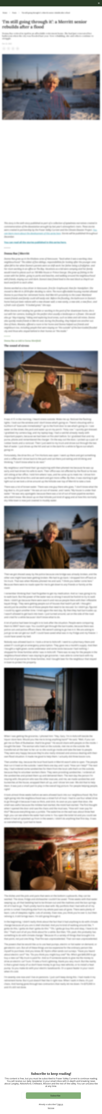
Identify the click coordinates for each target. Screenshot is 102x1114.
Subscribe (55, 1095)
